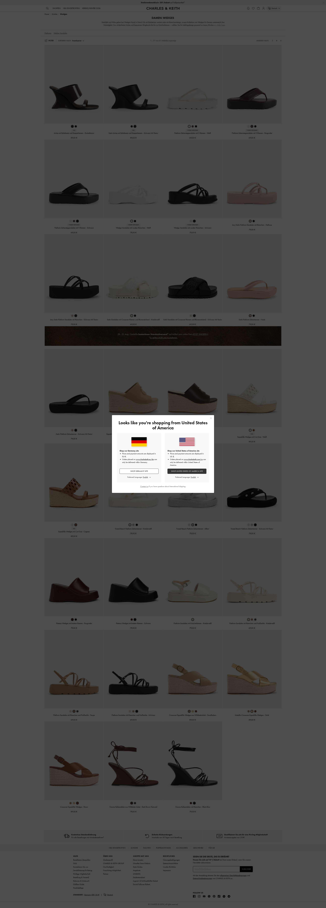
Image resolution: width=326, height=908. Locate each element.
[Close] (211, 418)
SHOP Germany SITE (139, 471)
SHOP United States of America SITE (187, 471)
